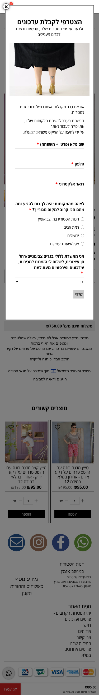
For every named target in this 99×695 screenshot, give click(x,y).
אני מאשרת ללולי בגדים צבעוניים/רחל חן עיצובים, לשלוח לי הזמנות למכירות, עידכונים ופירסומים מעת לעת (51, 264)
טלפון (77, 164)
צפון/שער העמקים (64, 243)
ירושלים (73, 235)
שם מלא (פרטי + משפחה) (60, 144)
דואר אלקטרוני (69, 184)
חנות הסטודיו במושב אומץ (58, 219)
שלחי (79, 294)
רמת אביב (71, 227)
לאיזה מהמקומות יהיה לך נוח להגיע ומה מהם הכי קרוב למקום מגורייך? (49, 206)
